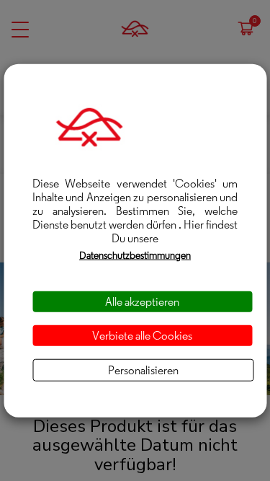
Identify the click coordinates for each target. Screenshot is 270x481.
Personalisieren (143, 370)
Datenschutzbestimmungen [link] (135, 254)
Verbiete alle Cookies (142, 335)
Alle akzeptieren (142, 301)
